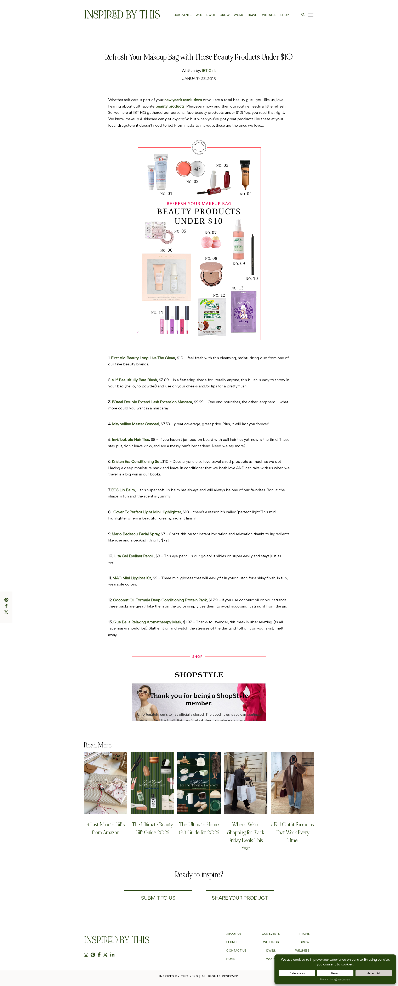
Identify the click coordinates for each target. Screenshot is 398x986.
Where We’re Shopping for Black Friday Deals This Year (245, 836)
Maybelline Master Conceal (135, 424)
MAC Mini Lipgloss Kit (132, 578)
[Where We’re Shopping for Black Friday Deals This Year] (245, 783)
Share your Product (240, 898)
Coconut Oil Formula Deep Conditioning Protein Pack (160, 600)
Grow (304, 942)
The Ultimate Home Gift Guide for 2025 (199, 828)
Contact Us (236, 950)
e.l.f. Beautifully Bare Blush (134, 380)
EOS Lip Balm (123, 490)
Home (230, 959)
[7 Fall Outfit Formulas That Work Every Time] (292, 783)
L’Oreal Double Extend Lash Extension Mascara (152, 402)
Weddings (271, 942)
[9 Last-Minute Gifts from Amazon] (105, 783)
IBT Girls (209, 71)
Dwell (270, 950)
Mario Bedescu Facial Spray (135, 534)
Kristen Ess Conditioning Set (136, 462)
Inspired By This (122, 15)
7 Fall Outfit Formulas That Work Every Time (292, 832)
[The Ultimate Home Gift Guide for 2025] (199, 783)
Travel (304, 933)
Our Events (271, 933)
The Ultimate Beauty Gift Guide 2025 (152, 828)
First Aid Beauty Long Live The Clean (143, 358)
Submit (231, 942)
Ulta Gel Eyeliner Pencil (134, 556)
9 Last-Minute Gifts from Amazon (106, 828)
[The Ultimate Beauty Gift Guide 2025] (152, 783)
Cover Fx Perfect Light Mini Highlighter (147, 512)
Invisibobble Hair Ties (130, 440)
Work (270, 959)
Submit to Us (158, 898)
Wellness (302, 950)
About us (233, 933)
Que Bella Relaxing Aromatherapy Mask (147, 622)
